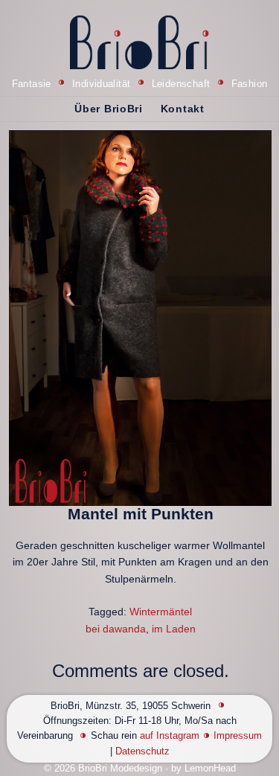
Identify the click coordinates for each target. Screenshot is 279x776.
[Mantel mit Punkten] (140, 318)
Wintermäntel (160, 612)
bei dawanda (116, 629)
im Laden (174, 629)
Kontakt (183, 109)
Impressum (238, 736)
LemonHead (210, 768)
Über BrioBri (108, 109)
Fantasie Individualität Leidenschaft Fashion (140, 84)
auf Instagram (169, 736)
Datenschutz (142, 751)
